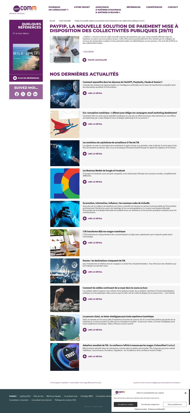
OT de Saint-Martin (21, 34)
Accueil (52, 21)
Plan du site (38, 396)
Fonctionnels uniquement (150, 404)
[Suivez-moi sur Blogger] (29, 94)
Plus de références (28, 78)
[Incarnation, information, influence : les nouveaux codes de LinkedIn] (64, 214)
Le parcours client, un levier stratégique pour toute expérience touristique (118, 317)
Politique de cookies (141, 409)
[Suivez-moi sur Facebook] (17, 94)
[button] (185, 393)
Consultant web (70, 396)
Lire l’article (89, 52)
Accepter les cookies (125, 404)
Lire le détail (94, 93)
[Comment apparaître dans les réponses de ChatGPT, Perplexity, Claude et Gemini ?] (64, 94)
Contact (12, 396)
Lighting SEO (25, 396)
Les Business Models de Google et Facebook (104, 171)
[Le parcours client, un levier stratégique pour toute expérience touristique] (64, 327)
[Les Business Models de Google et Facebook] (64, 183)
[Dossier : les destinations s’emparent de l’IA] (64, 270)
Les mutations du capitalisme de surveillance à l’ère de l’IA (111, 143)
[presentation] (13, 57)
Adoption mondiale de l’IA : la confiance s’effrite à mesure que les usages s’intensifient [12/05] (129, 346)
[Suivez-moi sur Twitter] (23, 94)
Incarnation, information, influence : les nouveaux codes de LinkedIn (116, 203)
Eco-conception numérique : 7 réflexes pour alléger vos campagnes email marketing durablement (130, 113)
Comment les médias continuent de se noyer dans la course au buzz (115, 288)
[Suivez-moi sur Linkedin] (35, 94)
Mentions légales (54, 396)
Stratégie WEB (87, 396)
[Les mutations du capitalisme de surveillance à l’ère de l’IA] (64, 153)
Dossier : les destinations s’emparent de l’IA (104, 261)
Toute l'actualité (65, 21)
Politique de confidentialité (156, 409)
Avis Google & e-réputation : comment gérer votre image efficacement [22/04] (75, 382)
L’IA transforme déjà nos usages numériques (104, 232)
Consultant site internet (42, 400)
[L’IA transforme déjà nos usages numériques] (64, 242)
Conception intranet (104, 396)
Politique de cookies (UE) (65, 400)
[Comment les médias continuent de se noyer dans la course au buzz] (64, 299)
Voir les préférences (175, 404)
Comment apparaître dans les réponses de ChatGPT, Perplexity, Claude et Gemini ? (122, 82)
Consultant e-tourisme (18, 400)
